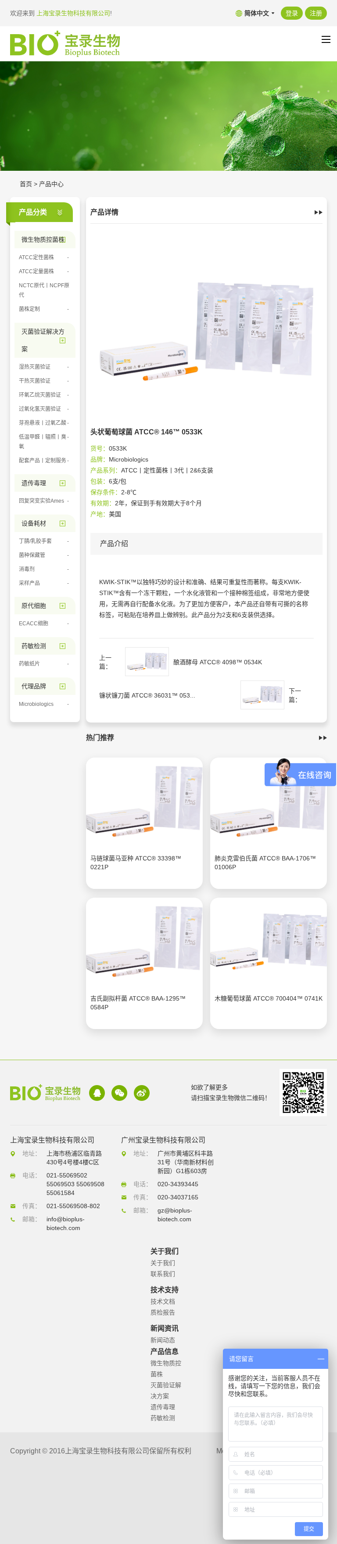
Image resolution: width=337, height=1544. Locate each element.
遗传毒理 (163, 1406)
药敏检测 (163, 1417)
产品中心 (51, 183)
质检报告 (163, 1312)
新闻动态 (163, 1339)
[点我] (326, 39)
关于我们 (163, 1262)
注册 (316, 13)
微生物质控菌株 (166, 1369)
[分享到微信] (119, 1093)
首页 (26, 183)
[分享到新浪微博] (142, 1093)
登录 (292, 13)
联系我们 (163, 1273)
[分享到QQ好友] (97, 1093)
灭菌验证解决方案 (166, 1390)
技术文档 (163, 1301)
